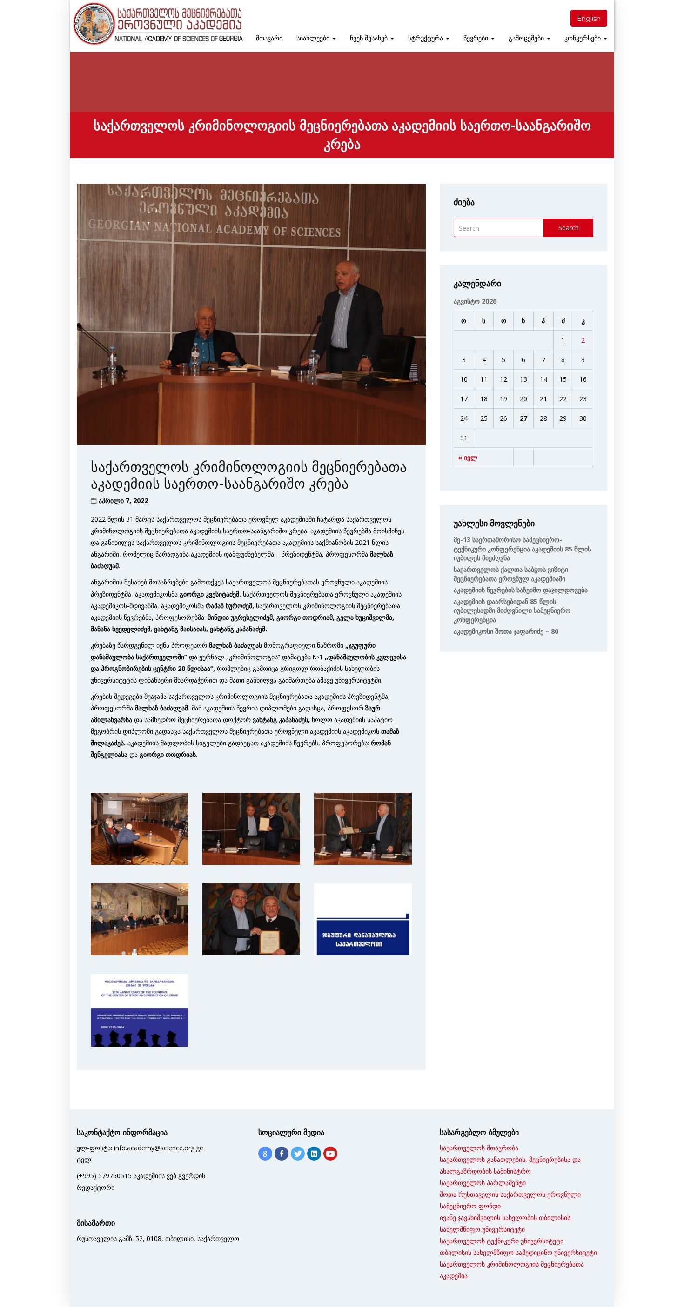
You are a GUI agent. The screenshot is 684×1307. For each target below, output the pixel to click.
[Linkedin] (314, 1154)
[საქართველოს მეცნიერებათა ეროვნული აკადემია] (157, 23)
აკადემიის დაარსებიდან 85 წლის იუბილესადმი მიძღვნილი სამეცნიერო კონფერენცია (512, 610)
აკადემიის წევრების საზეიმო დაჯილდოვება (521, 589)
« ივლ (467, 457)
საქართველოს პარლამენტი (483, 1182)
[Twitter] (298, 1154)
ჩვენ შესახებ (369, 38)
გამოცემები (527, 38)
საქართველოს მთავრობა (479, 1147)
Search (568, 227)
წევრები (476, 38)
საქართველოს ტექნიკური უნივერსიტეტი (501, 1240)
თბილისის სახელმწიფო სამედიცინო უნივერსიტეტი (518, 1252)
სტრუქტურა (426, 38)
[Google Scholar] (265, 1154)
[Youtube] (330, 1154)
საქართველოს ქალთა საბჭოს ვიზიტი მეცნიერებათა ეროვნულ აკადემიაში (511, 574)
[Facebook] (281, 1154)
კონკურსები (583, 38)
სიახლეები (313, 38)
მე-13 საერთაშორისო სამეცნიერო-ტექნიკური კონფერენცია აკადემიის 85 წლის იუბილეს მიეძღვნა (522, 548)
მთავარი (269, 38)
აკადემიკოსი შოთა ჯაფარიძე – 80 (506, 631)
